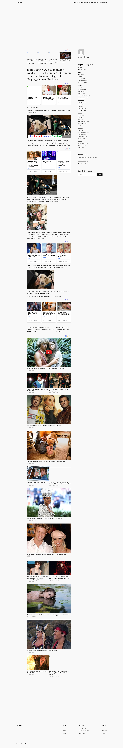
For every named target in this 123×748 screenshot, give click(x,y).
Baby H (80, 74)
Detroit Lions (81, 82)
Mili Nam (80, 113)
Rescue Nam (81, 134)
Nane (37, 107)
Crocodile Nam (81, 80)
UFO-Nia (80, 141)
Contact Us (74, 2)
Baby (79, 72)
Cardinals (80, 78)
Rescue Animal (81, 132)
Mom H (80, 119)
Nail (79, 126)
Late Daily (19, 2)
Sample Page (103, 2)
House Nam (81, 100)
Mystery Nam (81, 123)
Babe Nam (80, 69)
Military (80, 115)
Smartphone (81, 136)
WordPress (25, 743)
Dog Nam (80, 87)
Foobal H (80, 93)
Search (99, 174)
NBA (79, 130)
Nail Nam (80, 128)
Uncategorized (81, 143)
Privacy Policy (83, 2)
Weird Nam (80, 145)
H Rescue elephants (82, 95)
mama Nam (81, 110)
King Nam (80, 102)
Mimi (79, 117)
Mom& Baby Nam (82, 121)
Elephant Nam (81, 91)
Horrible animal (81, 97)
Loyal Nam (80, 108)
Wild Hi (79, 147)
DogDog (80, 89)
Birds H (80, 76)
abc (79, 67)
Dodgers (80, 85)
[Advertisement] (61, 16)
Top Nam (80, 138)
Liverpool (80, 104)
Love (79, 106)
